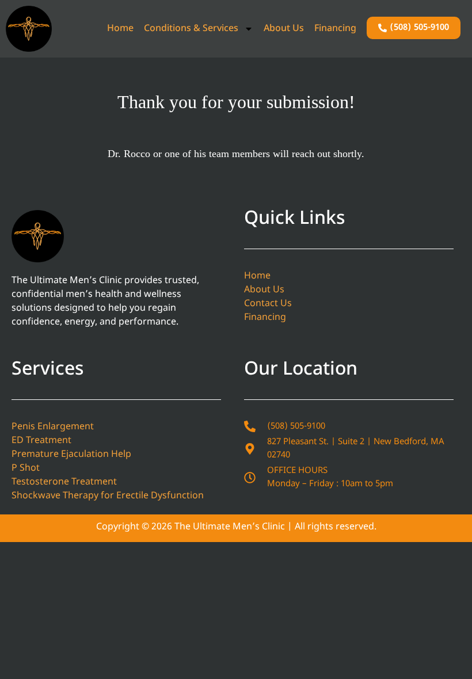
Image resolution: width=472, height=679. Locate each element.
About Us (284, 28)
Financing (335, 28)
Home (120, 28)
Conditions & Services (191, 28)
